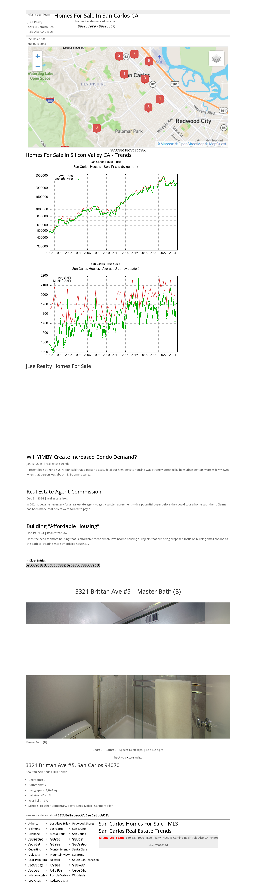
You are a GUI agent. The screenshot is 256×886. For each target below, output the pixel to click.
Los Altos (34, 880)
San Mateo (79, 844)
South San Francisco (85, 860)
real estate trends (57, 464)
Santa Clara (79, 849)
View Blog (107, 26)
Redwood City (59, 880)
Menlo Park (57, 834)
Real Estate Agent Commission (64, 491)
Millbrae (55, 839)
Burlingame (35, 839)
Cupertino (34, 849)
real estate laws (57, 498)
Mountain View (59, 854)
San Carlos (79, 834)
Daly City (34, 854)
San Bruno (79, 829)
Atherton (34, 823)
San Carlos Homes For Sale (128, 150)
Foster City (35, 865)
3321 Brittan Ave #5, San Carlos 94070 (83, 815)
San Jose (77, 839)
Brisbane (34, 834)
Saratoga (78, 854)
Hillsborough (36, 875)
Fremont (34, 870)
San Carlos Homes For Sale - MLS (138, 823)
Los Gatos (56, 829)
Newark (55, 860)
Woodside (78, 875)
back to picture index (128, 757)
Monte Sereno (59, 849)
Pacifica (55, 865)
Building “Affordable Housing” (63, 526)
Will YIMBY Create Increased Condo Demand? (82, 456)
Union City (79, 870)
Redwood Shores (83, 823)
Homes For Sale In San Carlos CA (96, 15)
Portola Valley (59, 875)
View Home (87, 26)
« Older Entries (36, 560)
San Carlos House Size (105, 264)
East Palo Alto (37, 860)
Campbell (34, 844)
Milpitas (55, 844)
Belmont (34, 829)
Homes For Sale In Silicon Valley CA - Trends (79, 154)
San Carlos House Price (106, 162)
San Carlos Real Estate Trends (45, 565)
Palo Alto (56, 870)
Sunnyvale (78, 865)
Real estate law (57, 533)
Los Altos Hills (59, 823)
